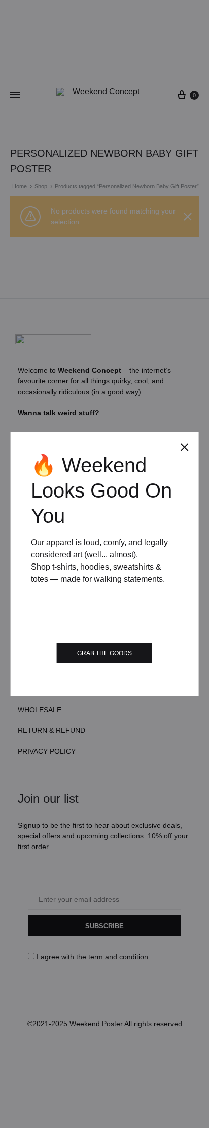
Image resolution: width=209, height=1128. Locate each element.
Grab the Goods (104, 653)
